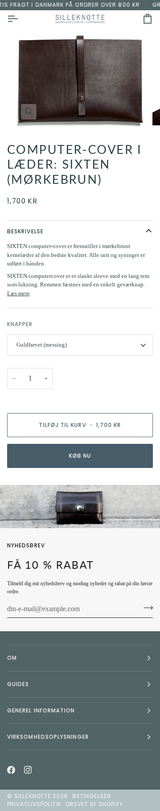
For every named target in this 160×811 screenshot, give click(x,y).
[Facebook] (11, 770)
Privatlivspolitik (34, 804)
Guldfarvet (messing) (41, 344)
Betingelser (91, 796)
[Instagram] (28, 770)
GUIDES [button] (18, 684)
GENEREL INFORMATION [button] (41, 710)
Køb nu (80, 455)
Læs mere (18, 293)
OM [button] (12, 658)
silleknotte (32, 796)
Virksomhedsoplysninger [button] (48, 737)
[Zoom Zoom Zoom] (80, 81)
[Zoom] (28, 112)
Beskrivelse (25, 231)
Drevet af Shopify (94, 804)
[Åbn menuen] (20, 19)
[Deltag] (145, 608)
